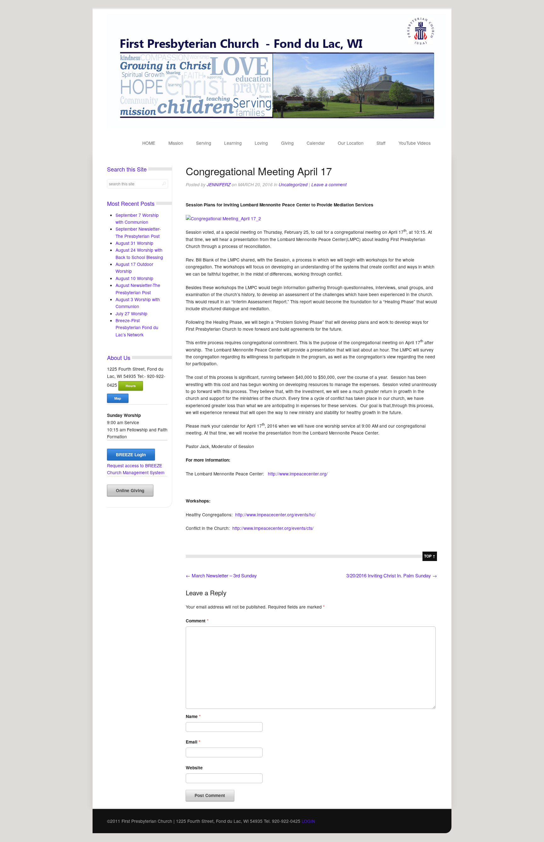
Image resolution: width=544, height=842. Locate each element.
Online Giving (130, 490)
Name (193, 716)
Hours (131, 385)
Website (194, 768)
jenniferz (218, 185)
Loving (261, 143)
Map (117, 398)
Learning (233, 143)
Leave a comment (329, 185)
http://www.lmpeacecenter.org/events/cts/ (273, 528)
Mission (175, 143)
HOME (148, 143)
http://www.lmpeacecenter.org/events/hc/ (275, 514)
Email (193, 742)
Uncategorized (293, 185)
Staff (381, 143)
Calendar (316, 143)
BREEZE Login (131, 454)
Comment (197, 621)
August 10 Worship (134, 278)
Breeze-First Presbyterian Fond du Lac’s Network (137, 327)
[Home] (276, 126)
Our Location (351, 143)
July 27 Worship (131, 313)
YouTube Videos (415, 143)
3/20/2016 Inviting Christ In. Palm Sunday (391, 575)
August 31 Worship (134, 243)
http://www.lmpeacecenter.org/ (298, 473)
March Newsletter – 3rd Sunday (221, 575)
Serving (203, 143)
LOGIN (308, 821)
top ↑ (429, 556)
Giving (287, 143)
